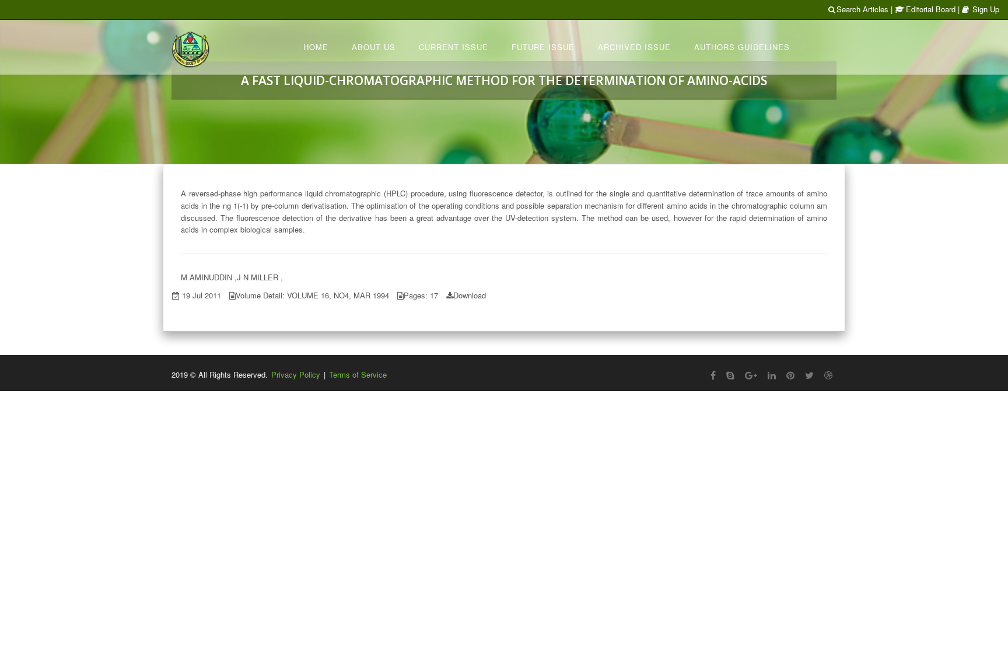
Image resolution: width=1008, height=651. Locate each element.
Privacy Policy (295, 374)
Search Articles (862, 9)
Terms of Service (358, 374)
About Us (374, 46)
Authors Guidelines (742, 46)
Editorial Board (931, 9)
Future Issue (543, 46)
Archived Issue (634, 46)
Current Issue (453, 46)
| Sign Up (978, 9)
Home (315, 46)
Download (469, 295)
